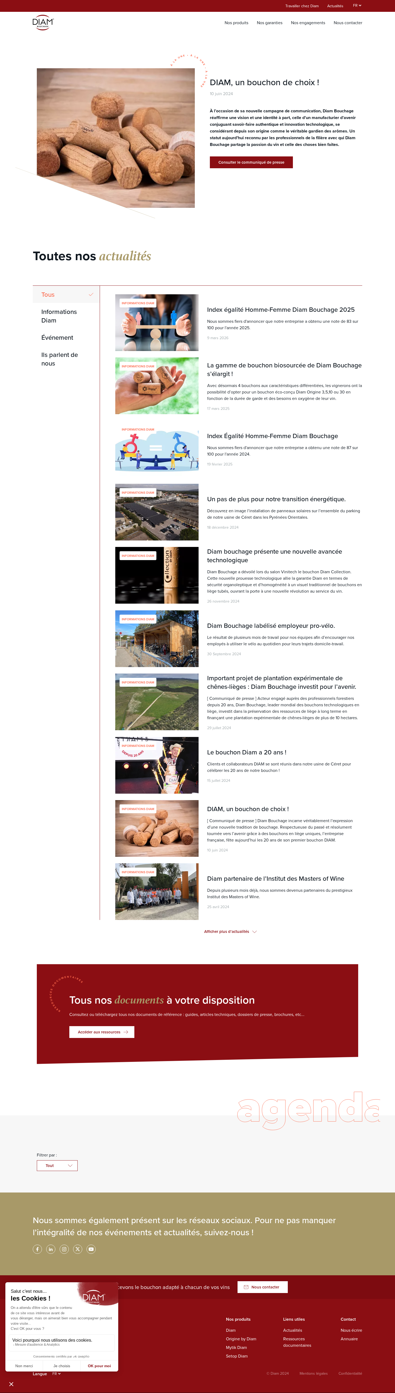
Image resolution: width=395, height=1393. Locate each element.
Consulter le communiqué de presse (251, 162)
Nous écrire (351, 1330)
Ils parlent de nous (59, 359)
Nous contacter (348, 23)
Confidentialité (350, 1373)
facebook (37, 1249)
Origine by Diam (241, 1339)
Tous (48, 294)
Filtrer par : (47, 1155)
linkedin (50, 1249)
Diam (231, 1330)
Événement (57, 337)
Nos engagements (308, 23)
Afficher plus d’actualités (226, 931)
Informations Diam (59, 316)
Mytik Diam (236, 1347)
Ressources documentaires (297, 1342)
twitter (77, 1249)
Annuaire (349, 1339)
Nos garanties (269, 23)
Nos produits (236, 23)
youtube (91, 1249)
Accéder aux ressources (99, 1032)
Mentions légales (314, 1373)
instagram (64, 1249)
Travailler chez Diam (302, 6)
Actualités (335, 6)
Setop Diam (237, 1356)
